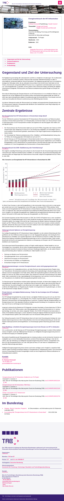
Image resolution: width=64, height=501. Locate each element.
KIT (14, 456)
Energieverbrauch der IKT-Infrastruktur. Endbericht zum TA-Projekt (21, 377)
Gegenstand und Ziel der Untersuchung (18, 59)
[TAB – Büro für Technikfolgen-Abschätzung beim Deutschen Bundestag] (5, 2)
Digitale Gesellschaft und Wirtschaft (46, 28)
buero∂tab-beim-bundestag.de (11, 481)
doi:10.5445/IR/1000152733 (52, 396)
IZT (8, 459)
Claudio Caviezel (52, 24)
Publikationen (11, 63)
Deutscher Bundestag (16, 462)
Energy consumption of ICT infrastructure (14, 392)
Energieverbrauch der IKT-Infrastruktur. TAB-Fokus (16, 385)
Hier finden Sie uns (7, 486)
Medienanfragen (7, 483)
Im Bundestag (11, 65)
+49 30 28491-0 (6, 479)
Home (3, 499)
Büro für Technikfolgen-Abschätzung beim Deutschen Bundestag (26, 3)
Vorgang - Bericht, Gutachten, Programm (15, 408)
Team (4, 484)
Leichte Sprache (9, 499)
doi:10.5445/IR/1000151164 (52, 380)
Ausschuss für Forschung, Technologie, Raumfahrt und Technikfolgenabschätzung (26, 467)
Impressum (16, 499)
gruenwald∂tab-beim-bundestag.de (11, 363)
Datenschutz (22, 499)
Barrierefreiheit (29, 499)
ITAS (9, 456)
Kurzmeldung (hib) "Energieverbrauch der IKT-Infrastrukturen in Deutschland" (25, 412)
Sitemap (35, 499)
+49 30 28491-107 (7, 361)
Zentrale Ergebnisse (13, 61)
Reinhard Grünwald (33, 24)
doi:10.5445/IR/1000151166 (52, 388)
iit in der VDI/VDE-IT (18, 459)
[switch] (53, 3)
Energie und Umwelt (42, 26)
